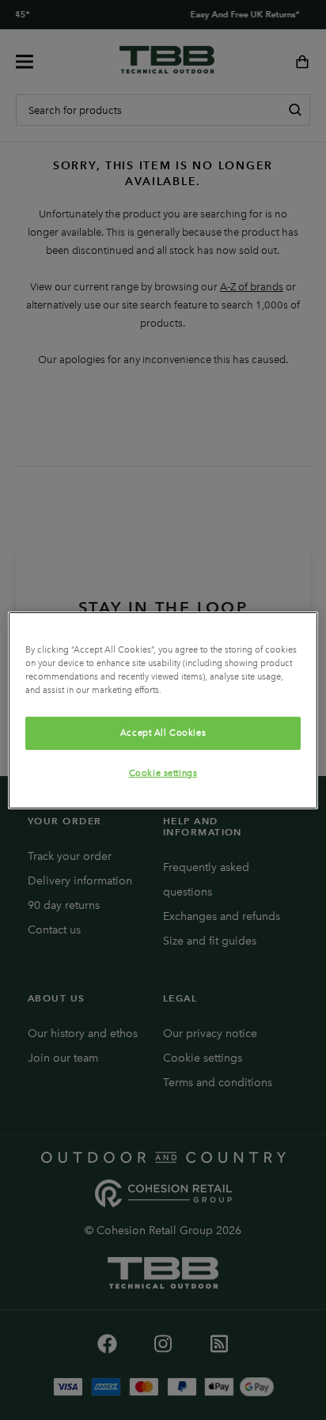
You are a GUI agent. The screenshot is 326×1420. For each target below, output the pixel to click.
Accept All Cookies (163, 732)
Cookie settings (163, 772)
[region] (162, 709)
